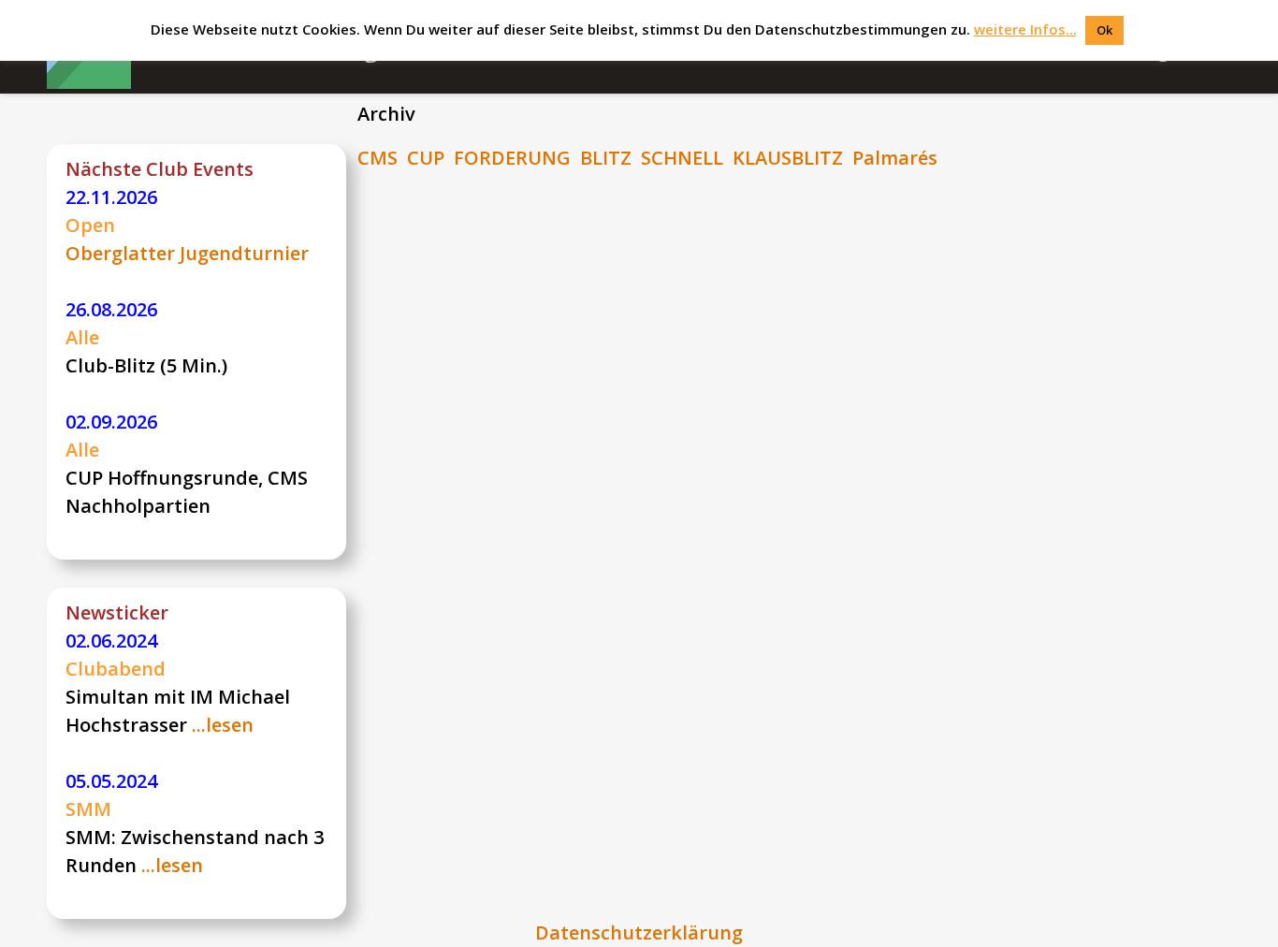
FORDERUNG (512, 157)
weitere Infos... (1025, 29)
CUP (425, 157)
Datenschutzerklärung (639, 932)
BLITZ (606, 157)
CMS (377, 157)
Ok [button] (1104, 30)
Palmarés (894, 157)
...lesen (220, 724)
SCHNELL (682, 157)
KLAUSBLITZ (788, 157)
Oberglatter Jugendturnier (187, 253)
